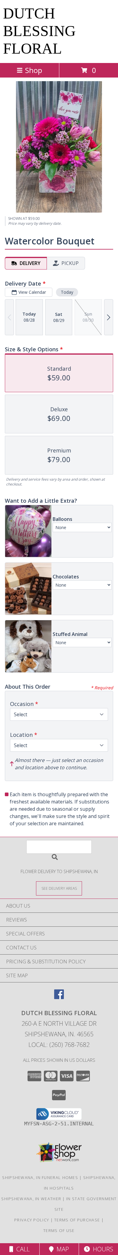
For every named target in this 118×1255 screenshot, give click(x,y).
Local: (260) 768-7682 (59, 1045)
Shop (33, 70)
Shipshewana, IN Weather (31, 1198)
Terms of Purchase (77, 1220)
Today (67, 292)
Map (61, 1249)
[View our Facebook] (59, 997)
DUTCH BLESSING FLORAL (39, 31)
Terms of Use (59, 1230)
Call (21, 1249)
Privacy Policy (31, 1220)
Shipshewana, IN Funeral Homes (40, 1177)
